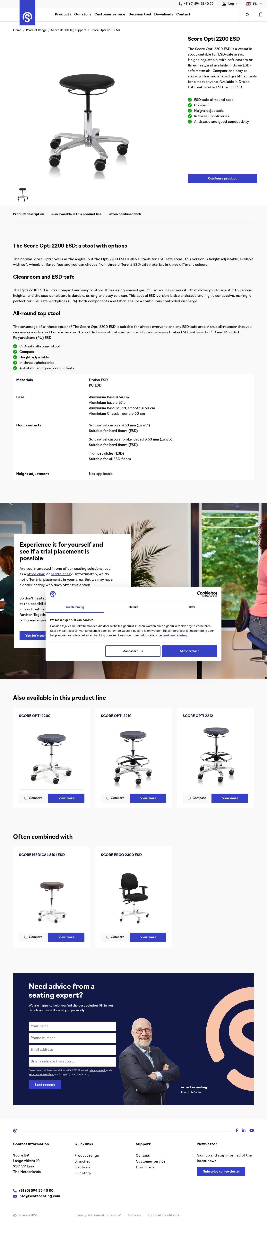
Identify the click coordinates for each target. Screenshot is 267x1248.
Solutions (82, 1167)
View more (66, 798)
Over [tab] (192, 607)
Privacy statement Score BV (97, 1215)
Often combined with (125, 214)
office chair (36, 574)
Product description (28, 214)
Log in (232, 3)
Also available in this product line (76, 214)
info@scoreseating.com (39, 1196)
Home (17, 30)
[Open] (247, 14)
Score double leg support (68, 30)
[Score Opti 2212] (215, 757)
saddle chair (61, 574)
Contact (183, 14)
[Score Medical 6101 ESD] (51, 896)
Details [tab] (133, 607)
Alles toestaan (189, 651)
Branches (82, 1162)
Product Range (36, 30)
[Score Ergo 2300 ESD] (133, 896)
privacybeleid (97, 1070)
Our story (82, 14)
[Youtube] (249, 1131)
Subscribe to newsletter (221, 1171)
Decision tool (139, 14)
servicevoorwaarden (41, 1074)
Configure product (222, 178)
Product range (86, 1156)
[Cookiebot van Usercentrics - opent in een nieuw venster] (200, 594)
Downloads (163, 14)
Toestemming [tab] (74, 607)
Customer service (109, 14)
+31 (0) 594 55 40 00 (198, 3)
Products (63, 14)
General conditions (163, 1215)
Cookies (134, 1215)
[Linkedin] (241, 1131)
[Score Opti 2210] (133, 757)
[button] (254, 4)
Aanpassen (130, 651)
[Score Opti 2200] (51, 757)
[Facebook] (235, 1131)
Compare (35, 798)
